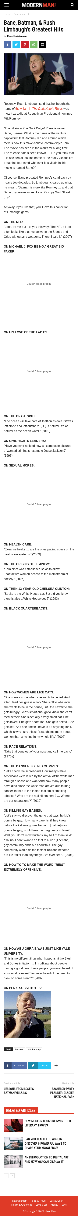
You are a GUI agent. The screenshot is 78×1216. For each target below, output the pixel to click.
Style (64, 1204)
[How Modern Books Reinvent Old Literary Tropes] (13, 1125)
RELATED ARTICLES (21, 1110)
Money (54, 1204)
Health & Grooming (21, 1204)
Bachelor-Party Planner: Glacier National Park (62, 1093)
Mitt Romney (34, 1049)
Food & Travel (38, 1200)
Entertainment (21, 14)
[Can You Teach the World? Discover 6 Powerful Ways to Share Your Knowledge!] (13, 1143)
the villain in (39, 108)
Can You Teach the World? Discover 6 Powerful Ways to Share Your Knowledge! (45, 1143)
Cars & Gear (56, 1200)
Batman (19, 1049)
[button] (72, 5)
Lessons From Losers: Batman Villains (19, 1091)
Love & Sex (41, 1204)
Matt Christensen (17, 35)
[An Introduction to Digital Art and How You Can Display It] (13, 1161)
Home (7, 14)
